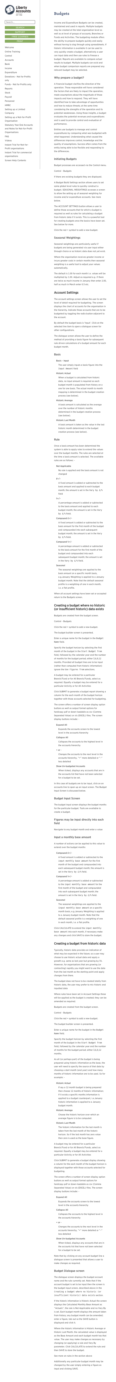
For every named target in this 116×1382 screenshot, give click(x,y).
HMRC (8, 105)
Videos (8, 140)
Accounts (9, 60)
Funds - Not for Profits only (18, 84)
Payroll (8, 97)
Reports (8, 88)
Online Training (12, 51)
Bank (7, 64)
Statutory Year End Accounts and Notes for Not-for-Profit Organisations (19, 128)
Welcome (9, 47)
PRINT (20, 41)
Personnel (9, 101)
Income (8, 68)
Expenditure (11, 72)
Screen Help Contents (15, 160)
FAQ (7, 136)
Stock (7, 92)
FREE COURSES (20, 36)
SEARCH (20, 27)
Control (8, 56)
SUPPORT (20, 32)
